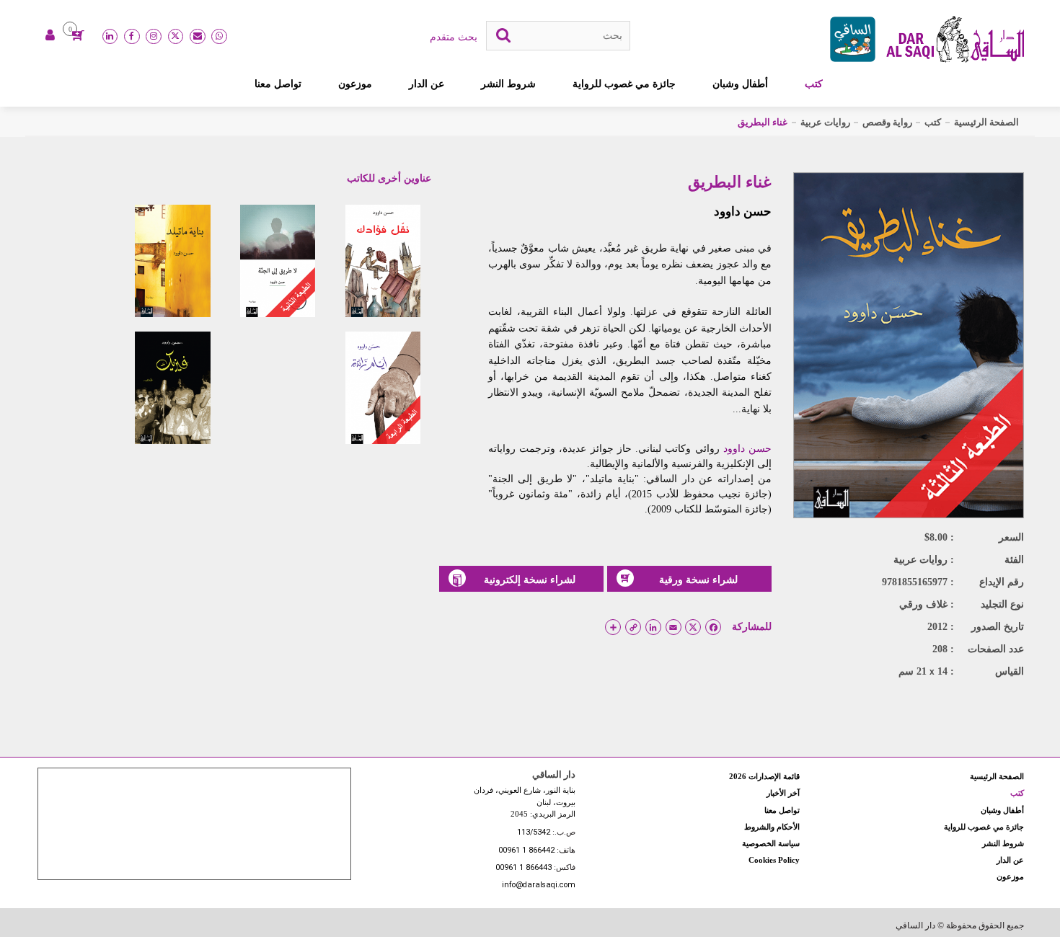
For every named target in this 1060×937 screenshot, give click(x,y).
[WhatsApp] (219, 37)
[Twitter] (176, 37)
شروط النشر (508, 83)
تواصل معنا (278, 83)
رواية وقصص (887, 122)
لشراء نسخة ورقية (698, 579)
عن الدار (426, 83)
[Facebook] (132, 37)
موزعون (355, 83)
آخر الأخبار (783, 793)
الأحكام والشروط (772, 826)
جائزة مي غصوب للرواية (624, 83)
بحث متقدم (453, 37)
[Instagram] (153, 37)
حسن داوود (743, 211)
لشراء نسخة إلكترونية (529, 579)
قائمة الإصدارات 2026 (764, 776)
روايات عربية (825, 122)
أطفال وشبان (740, 83)
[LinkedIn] (110, 37)
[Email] (197, 37)
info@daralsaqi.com (538, 885)
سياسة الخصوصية (771, 843)
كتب (814, 83)
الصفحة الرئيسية (986, 122)
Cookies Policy (774, 860)
